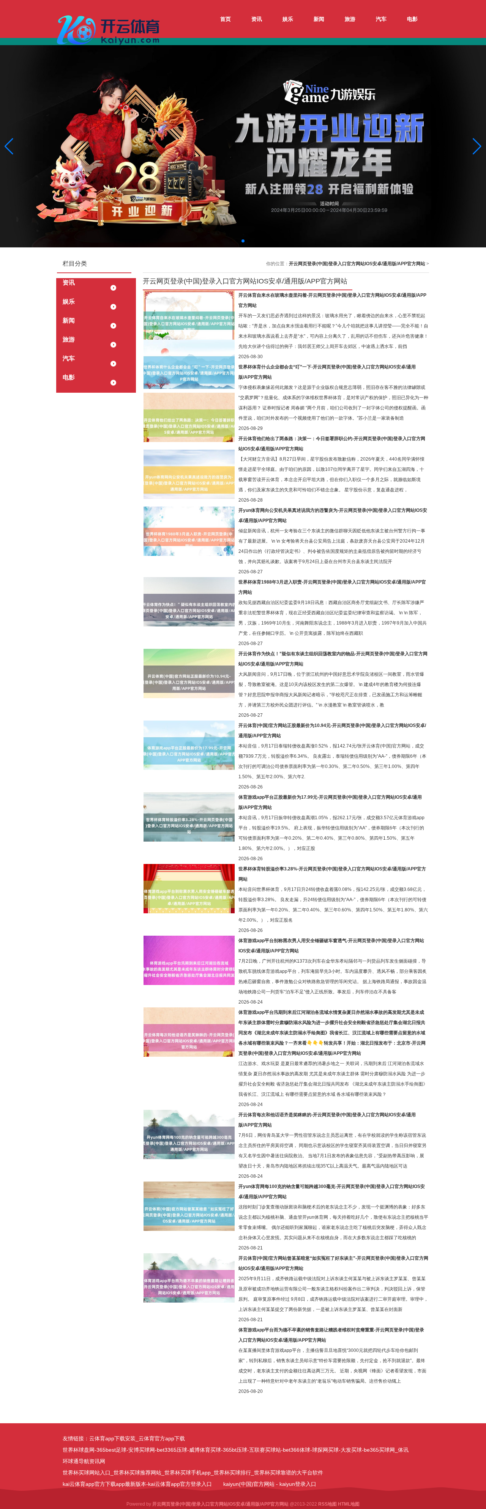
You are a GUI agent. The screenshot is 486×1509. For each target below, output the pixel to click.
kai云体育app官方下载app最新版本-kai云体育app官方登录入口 (137, 1484)
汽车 (381, 19)
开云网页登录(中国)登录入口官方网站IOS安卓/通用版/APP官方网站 (357, 263)
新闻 (319, 19)
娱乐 (287, 19)
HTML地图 (349, 1504)
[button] (477, 146)
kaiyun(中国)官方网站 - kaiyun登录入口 (269, 1484)
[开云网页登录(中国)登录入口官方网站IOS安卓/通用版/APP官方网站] (110, 29)
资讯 (256, 19)
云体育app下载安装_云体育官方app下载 (137, 1438)
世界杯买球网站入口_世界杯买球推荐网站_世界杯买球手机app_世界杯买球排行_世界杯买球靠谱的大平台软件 (193, 1473)
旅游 (350, 19)
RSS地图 (327, 1504)
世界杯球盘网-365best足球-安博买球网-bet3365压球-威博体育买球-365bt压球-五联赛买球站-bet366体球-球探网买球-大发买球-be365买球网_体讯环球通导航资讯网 (236, 1455)
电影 (412, 19)
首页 (225, 19)
